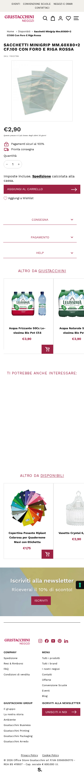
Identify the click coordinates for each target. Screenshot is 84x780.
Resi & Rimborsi (13, 663)
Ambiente (10, 719)
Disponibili (24, 31)
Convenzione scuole (37, 4)
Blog (45, 696)
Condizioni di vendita (17, 674)
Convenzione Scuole (54, 685)
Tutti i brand (49, 663)
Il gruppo (9, 708)
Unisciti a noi (56, 712)
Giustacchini (52, 271)
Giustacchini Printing (16, 730)
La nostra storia (13, 714)
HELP (40, 252)
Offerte (46, 679)
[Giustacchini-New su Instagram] (40, 641)
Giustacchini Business (17, 725)
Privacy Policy (29, 755)
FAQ (6, 668)
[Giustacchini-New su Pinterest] (60, 641)
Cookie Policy (50, 755)
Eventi (16, 4)
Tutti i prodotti (51, 658)
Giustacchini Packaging (18, 736)
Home (10, 31)
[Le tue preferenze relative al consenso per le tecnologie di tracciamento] (80, 585)
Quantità (10, 155)
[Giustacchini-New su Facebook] (47, 641)
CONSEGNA (40, 219)
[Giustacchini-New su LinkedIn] (66, 641)
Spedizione (41, 176)
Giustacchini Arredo (16, 741)
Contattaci (42, 7)
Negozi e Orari (63, 4)
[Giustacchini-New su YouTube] (53, 641)
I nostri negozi (51, 668)
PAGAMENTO (40, 237)
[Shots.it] (42, 770)
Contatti (47, 674)
